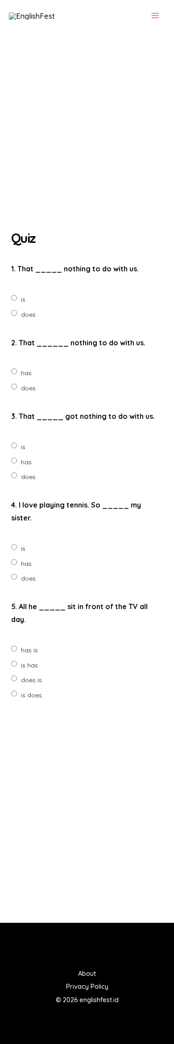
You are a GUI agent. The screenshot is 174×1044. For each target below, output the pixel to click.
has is (29, 650)
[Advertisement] (87, 133)
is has (29, 665)
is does (31, 695)
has (26, 373)
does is (31, 680)
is (23, 299)
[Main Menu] (155, 16)
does (28, 315)
